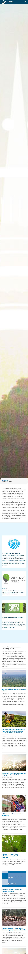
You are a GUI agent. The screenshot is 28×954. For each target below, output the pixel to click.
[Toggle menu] (25, 2)
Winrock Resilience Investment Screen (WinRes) (14, 690)
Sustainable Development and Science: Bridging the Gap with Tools (14, 774)
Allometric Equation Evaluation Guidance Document (12, 890)
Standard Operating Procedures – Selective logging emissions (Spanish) (14, 929)
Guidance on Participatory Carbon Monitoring (12, 814)
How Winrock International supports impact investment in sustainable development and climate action (13, 731)
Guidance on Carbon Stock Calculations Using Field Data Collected (11, 855)
